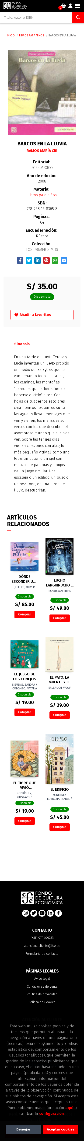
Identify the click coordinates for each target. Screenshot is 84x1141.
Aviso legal (42, 979)
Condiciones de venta (42, 987)
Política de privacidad (42, 994)
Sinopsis (22, 344)
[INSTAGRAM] (25, 913)
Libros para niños (32, 35)
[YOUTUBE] (42, 913)
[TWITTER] (33, 913)
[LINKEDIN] (50, 913)
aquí (69, 1107)
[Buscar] (78, 17)
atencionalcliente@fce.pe (42, 946)
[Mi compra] (63, 6)
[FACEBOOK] (58, 913)
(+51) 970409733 (42, 938)
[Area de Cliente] (70, 6)
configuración (51, 1113)
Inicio (11, 35)
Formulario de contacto (42, 954)
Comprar (24, 614)
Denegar (23, 1129)
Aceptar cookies (60, 1129)
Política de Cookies (42, 1002)
